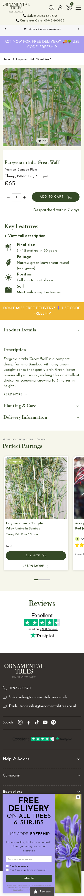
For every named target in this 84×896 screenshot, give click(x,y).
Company (11, 776)
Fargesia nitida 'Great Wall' (33, 59)
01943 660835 (42, 20)
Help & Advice (16, 759)
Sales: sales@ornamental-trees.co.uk (38, 697)
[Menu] (78, 7)
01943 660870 (42, 16)
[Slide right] (78, 29)
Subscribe (29, 878)
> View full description (24, 236)
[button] (69, 7)
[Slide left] (5, 29)
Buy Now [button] (33, 555)
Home (7, 59)
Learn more (33, 566)
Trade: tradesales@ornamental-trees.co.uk (43, 706)
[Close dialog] (78, 797)
